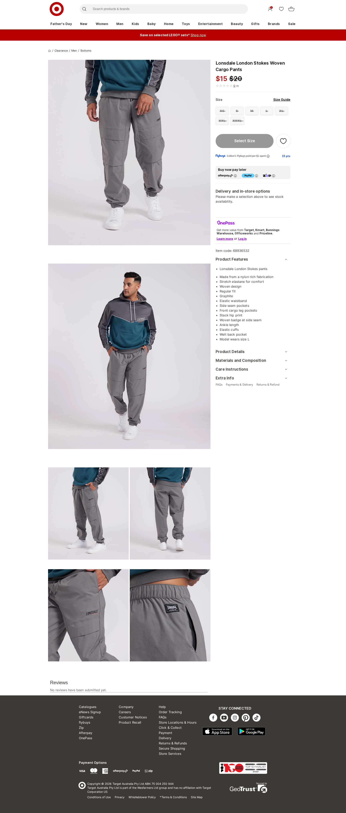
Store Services (170, 754)
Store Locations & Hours (177, 722)
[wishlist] (281, 9)
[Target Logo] (57, 9)
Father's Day (61, 24)
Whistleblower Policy (142, 797)
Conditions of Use (99, 797)
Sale (292, 24)
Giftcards (86, 717)
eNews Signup (90, 712)
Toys (186, 24)
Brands (274, 24)
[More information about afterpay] (235, 176)
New (84, 24)
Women (102, 24)
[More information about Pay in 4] (256, 176)
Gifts (255, 24)
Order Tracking (170, 712)
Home (169, 24)
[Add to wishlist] (283, 141)
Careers (125, 712)
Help (162, 707)
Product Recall (130, 722)
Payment (165, 733)
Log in (242, 238)
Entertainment (210, 24)
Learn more (225, 238)
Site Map (197, 797)
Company (126, 707)
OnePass (85, 738)
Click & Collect (170, 728)
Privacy (120, 797)
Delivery (165, 738)
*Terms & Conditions (173, 797)
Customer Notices (133, 717)
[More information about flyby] (268, 156)
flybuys (84, 722)
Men (120, 24)
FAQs (163, 717)
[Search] (84, 9)
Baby (151, 24)
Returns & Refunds (173, 743)
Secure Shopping (172, 748)
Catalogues (88, 707)
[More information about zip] (273, 176)
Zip (81, 728)
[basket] (291, 9)
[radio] (222, 111)
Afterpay (85, 733)
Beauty (237, 24)
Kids (135, 24)
